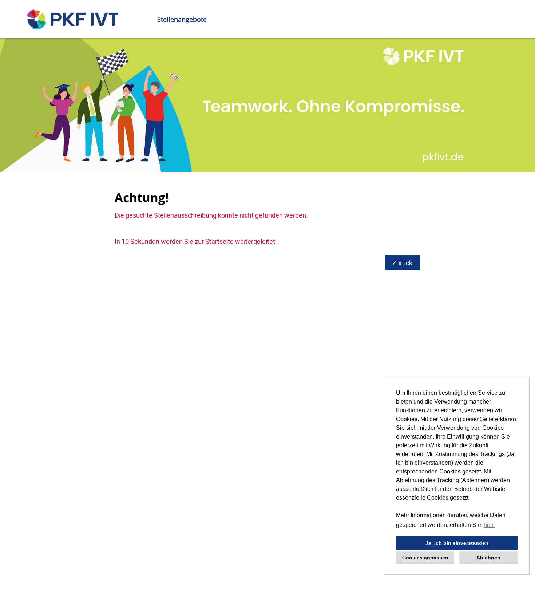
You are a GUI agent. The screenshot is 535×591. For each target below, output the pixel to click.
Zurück (402, 262)
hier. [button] (489, 525)
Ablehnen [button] (488, 557)
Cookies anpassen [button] (425, 557)
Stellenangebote (182, 19)
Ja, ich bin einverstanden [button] (456, 543)
